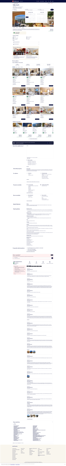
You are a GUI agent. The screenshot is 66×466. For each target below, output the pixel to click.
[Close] (65, 464)
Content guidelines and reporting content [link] (41, 455)
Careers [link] (47, 450)
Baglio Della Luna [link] (35, 431)
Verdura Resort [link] (15, 434)
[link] (52, 3)
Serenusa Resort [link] (16, 429)
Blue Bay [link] (15, 435)
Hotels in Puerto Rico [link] (14, 458)
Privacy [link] (38, 450)
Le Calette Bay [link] (15, 439)
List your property (42, 1)
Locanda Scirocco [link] (16, 431)
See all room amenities (29, 200)
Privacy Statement (13, 464)
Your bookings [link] (22, 449)
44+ (52, 25)
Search (52, 9)
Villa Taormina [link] (34, 437)
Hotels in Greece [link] (14, 459)
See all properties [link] (16, 3)
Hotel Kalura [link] (34, 427)
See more (28, 166)
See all (13, 40)
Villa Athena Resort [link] (35, 434)
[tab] (14, 424)
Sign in (53, 1)
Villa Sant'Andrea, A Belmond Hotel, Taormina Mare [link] (20, 427)
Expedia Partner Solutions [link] (32, 451)
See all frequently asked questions (31, 251)
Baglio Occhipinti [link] (35, 430)
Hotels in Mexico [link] (14, 450)
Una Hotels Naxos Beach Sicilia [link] (36, 439)
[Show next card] (53, 130)
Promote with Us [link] (31, 453)
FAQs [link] (21, 450)
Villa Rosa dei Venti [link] (16, 440)
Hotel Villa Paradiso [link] (16, 426)
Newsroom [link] (30, 452)
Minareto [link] (34, 428)
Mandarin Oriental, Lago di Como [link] (37, 432)
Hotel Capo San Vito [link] (16, 438)
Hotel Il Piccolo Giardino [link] (16, 437)
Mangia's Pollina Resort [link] (35, 429)
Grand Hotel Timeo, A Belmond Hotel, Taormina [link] (38, 436)
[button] (29, 15)
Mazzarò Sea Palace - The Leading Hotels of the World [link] (39, 435)
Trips (48, 1)
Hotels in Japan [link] (13, 457)
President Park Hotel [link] (16, 436)
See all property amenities (30, 192)
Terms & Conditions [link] (40, 449)
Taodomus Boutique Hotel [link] (17, 430)
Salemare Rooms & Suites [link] (36, 433)
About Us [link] (47, 449)
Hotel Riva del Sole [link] (35, 425)
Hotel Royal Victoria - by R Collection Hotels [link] (19, 432)
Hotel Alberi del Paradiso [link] (16, 428)
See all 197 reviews (17, 33)
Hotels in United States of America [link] (15, 449)
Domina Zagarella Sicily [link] (16, 425)
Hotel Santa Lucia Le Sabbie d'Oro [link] (37, 440)
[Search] (52, 258)
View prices (23, 85)
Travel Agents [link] (30, 454)
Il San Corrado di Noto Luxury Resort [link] (37, 438)
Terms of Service (18, 464)
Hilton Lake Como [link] (35, 426)
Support (46, 1)
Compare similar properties (33, 138)
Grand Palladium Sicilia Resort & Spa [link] (18, 433)
